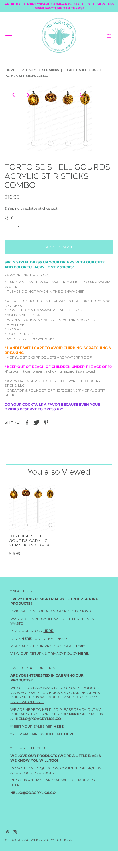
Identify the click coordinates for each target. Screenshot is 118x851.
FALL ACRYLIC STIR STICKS (40, 70)
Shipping (12, 208)
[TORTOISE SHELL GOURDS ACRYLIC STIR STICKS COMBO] (32, 508)
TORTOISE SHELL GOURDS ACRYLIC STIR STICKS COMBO (30, 541)
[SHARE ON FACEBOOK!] (27, 422)
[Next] (27, 94)
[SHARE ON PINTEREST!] (46, 422)
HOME (10, 70)
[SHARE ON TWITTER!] (36, 422)
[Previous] (13, 94)
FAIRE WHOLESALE (27, 702)
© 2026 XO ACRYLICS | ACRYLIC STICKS (38, 839)
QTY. (9, 217)
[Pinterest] (7, 833)
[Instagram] (15, 833)
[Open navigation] (9, 35)
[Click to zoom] (82, 94)
